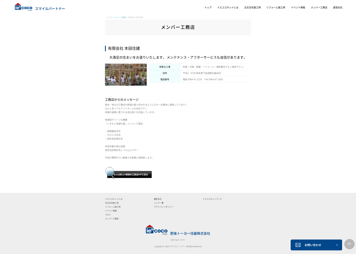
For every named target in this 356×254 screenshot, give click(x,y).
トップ (208, 7)
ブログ (108, 215)
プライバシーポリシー (163, 207)
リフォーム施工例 (275, 7)
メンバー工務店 (319, 7)
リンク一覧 (159, 203)
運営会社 (338, 7)
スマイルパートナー (50, 8)
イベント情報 (298, 7)
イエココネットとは (227, 7)
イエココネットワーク (212, 199)
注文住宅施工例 (252, 7)
